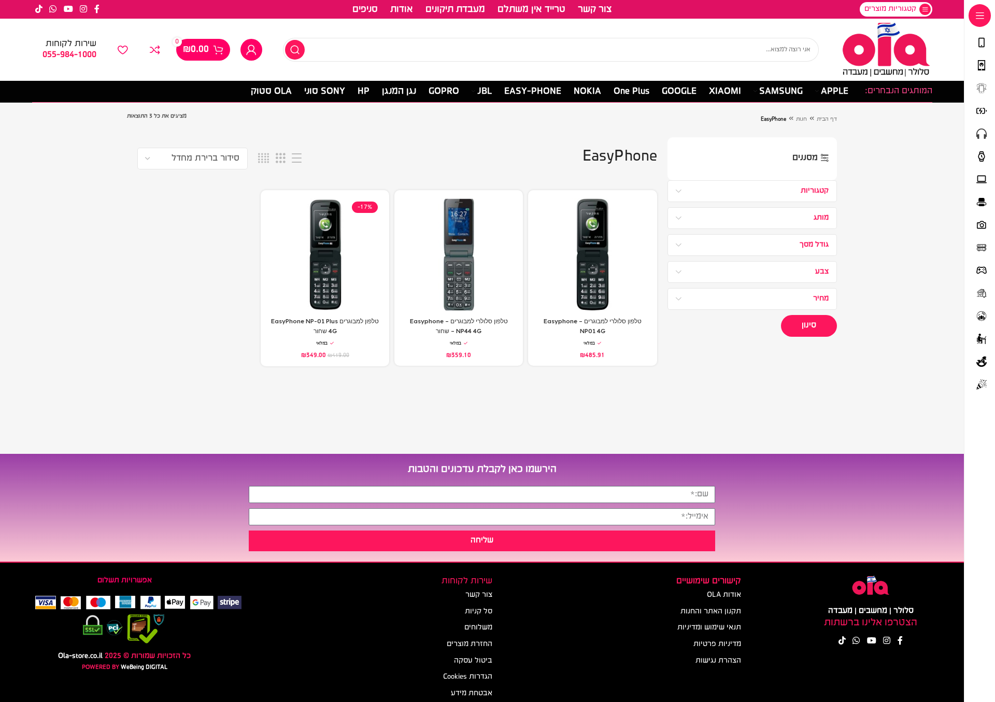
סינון (809, 325)
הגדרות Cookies (467, 677)
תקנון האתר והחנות (710, 611)
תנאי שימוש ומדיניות (709, 628)
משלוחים (478, 628)
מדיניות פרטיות (717, 644)
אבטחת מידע (471, 693)
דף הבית (827, 119)
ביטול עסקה (473, 661)
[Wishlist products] (123, 49)
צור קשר (478, 595)
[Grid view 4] (263, 158)
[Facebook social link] (97, 9)
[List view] (297, 158)
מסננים (805, 158)
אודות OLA (724, 595)
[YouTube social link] (68, 9)
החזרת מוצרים (469, 644)
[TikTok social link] (39, 9)
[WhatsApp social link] (53, 9)
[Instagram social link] (83, 9)
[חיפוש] (295, 50)
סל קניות (478, 611)
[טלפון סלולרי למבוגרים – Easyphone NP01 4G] (592, 254)
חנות (801, 119)
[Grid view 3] (281, 158)
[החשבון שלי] (251, 49)
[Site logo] (886, 50)
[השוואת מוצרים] (155, 49)
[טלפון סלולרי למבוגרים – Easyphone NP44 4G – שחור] (458, 254)
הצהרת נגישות (718, 661)
